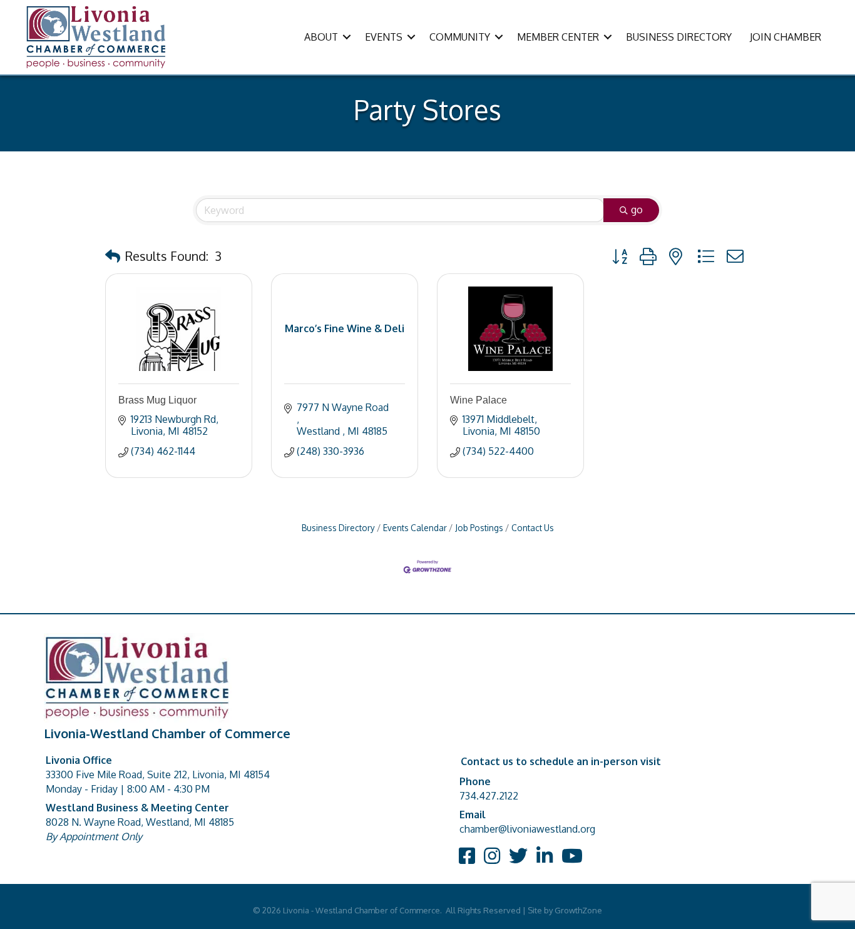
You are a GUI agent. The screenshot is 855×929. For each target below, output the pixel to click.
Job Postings (479, 527)
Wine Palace (478, 400)
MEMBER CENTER (558, 37)
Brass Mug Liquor (157, 400)
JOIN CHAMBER (785, 37)
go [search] (637, 209)
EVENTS (383, 37)
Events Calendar (415, 527)
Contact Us (532, 527)
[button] (112, 256)
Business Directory (338, 527)
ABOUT (321, 37)
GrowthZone (578, 910)
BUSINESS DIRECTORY (679, 37)
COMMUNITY (459, 37)
